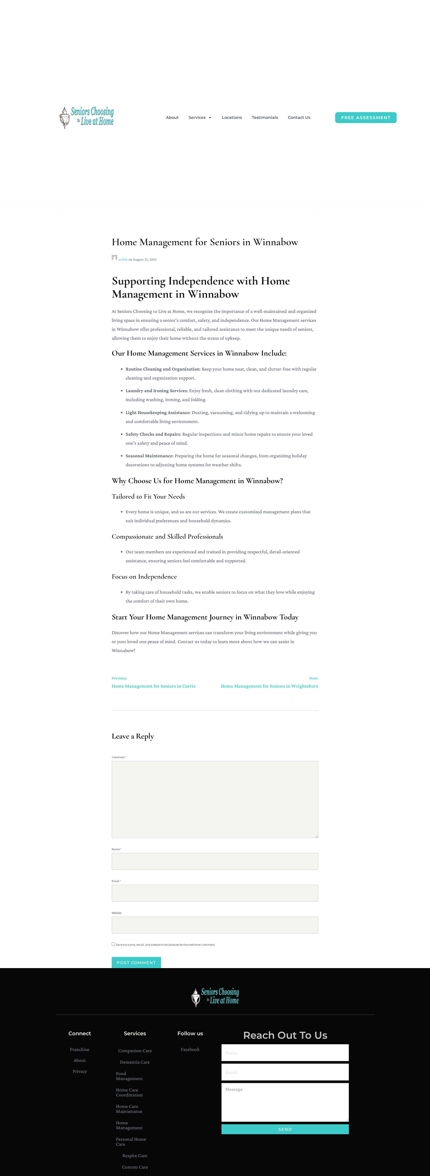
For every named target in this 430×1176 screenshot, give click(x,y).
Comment (119, 757)
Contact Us (299, 117)
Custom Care (135, 1167)
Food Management (129, 1076)
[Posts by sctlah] (115, 259)
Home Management (129, 1125)
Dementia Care (135, 1062)
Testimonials (265, 117)
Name (116, 849)
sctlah (123, 259)
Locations (232, 117)
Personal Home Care (131, 1141)
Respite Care (134, 1155)
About (172, 117)
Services (197, 117)
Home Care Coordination (129, 1092)
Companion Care (135, 1050)
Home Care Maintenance (129, 1108)
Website (116, 913)
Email (116, 881)
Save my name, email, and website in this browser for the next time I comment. (165, 944)
